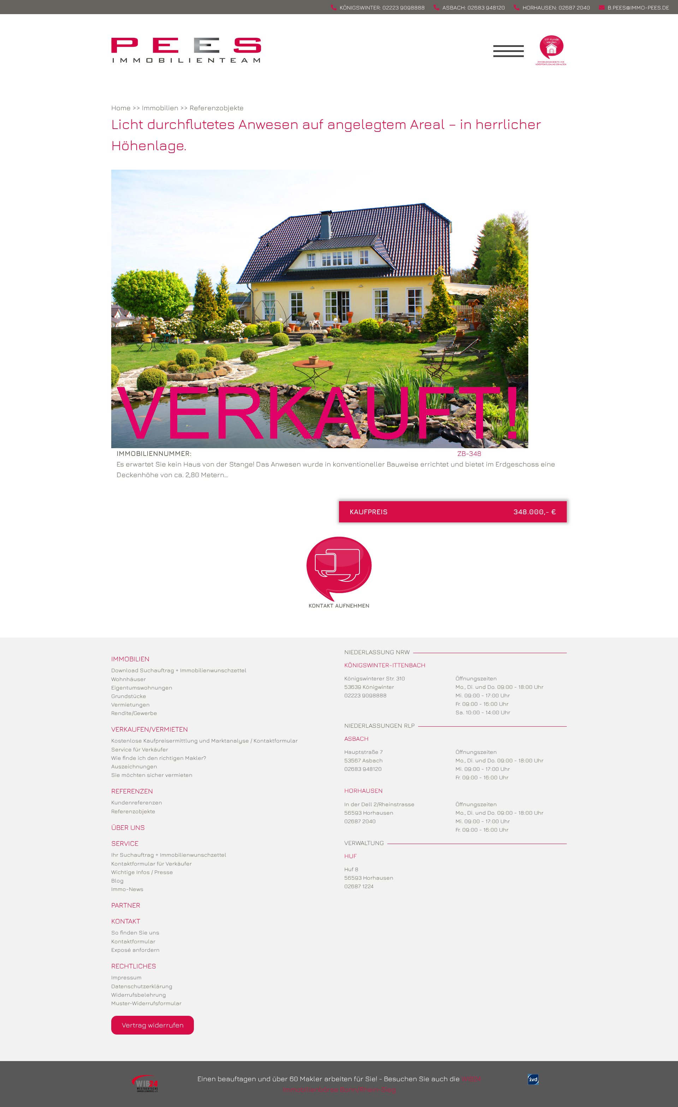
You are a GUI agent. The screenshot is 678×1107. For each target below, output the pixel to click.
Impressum (126, 977)
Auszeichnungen (134, 766)
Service (124, 843)
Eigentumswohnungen (141, 687)
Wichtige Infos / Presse (142, 872)
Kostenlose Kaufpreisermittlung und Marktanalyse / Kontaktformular (204, 740)
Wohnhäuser (128, 679)
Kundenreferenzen (136, 802)
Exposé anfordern (135, 950)
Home (121, 108)
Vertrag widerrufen (153, 1025)
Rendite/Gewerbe (134, 713)
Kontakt (125, 921)
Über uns (128, 827)
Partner (125, 905)
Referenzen (132, 791)
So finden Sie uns (135, 932)
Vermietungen (130, 704)
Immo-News (127, 889)
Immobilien (160, 108)
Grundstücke (128, 696)
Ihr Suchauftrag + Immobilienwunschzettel (168, 854)
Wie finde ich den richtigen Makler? (158, 758)
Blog (117, 880)
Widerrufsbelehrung (138, 994)
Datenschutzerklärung (141, 986)
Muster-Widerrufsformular (146, 1003)
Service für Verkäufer (139, 749)
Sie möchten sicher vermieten (151, 775)
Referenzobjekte (217, 108)
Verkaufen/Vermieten (149, 729)
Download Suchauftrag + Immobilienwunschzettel (178, 670)
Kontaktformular (133, 941)
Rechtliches (133, 966)
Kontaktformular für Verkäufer (151, 863)
